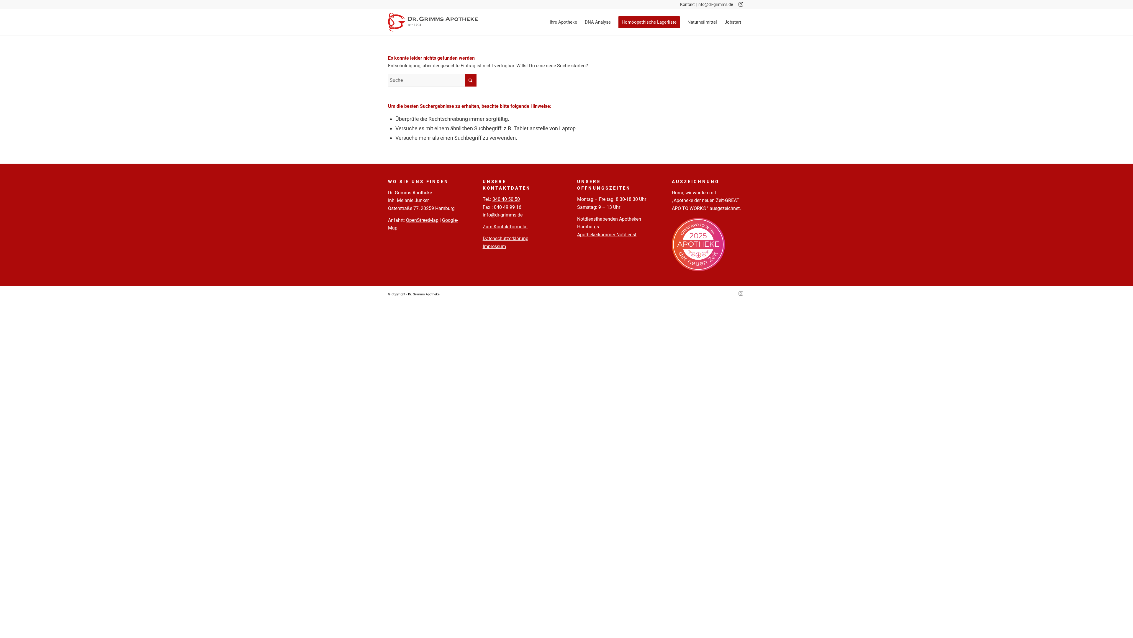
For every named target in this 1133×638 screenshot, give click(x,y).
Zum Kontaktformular (505, 227)
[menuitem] (563, 22)
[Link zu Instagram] (740, 4)
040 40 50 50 (506, 199)
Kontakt (687, 4)
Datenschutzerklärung (505, 238)
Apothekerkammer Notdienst (606, 234)
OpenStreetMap (422, 220)
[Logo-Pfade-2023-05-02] (433, 22)
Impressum (494, 246)
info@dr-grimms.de (715, 4)
